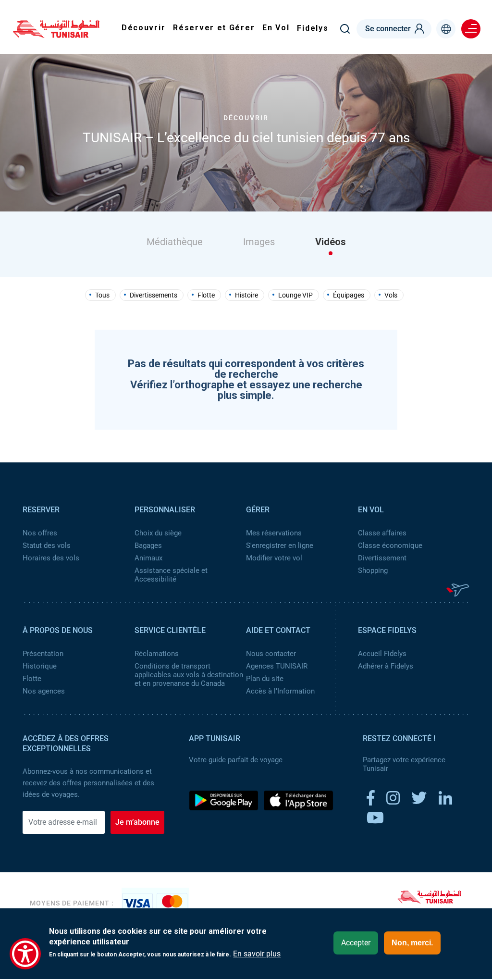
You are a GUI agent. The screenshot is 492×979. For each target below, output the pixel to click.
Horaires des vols (51, 558)
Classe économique (390, 545)
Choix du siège (158, 533)
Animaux (148, 558)
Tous (102, 295)
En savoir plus (257, 954)
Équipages (348, 295)
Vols (390, 295)
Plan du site (264, 678)
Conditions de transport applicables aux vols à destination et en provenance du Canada (189, 675)
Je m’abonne (137, 822)
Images (259, 242)
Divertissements (153, 295)
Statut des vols (47, 545)
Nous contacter (271, 653)
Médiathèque (175, 242)
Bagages (148, 545)
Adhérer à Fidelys (385, 666)
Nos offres (40, 533)
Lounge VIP (295, 295)
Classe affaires (382, 533)
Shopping (373, 570)
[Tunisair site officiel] (56, 34)
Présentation (43, 653)
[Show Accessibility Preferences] (25, 953)
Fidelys (312, 28)
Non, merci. (412, 943)
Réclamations (157, 653)
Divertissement (382, 558)
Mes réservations (274, 533)
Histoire (246, 295)
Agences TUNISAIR (277, 666)
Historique (40, 666)
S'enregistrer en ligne (279, 545)
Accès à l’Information (280, 691)
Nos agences (44, 691)
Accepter (355, 942)
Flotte (206, 295)
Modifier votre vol (274, 558)
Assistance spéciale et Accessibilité (171, 574)
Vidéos (330, 242)
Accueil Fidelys (382, 653)
